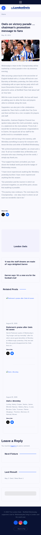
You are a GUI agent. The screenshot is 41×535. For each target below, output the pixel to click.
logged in (13, 446)
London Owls (20, 246)
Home (3, 14)
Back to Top (21, 529)
